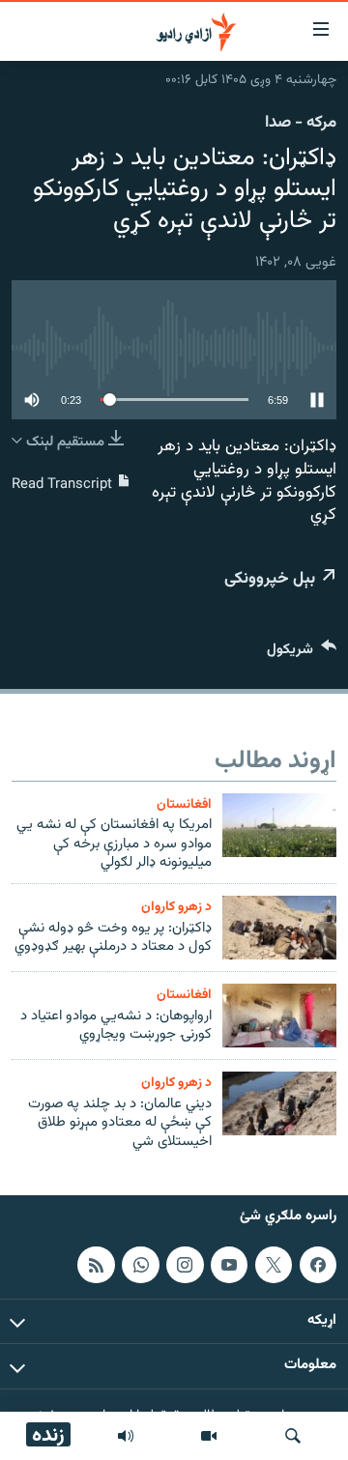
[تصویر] (209, 1436)
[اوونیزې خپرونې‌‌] (126, 1436)
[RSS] (95, 1264)
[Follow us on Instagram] (184, 1264)
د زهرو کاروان (176, 907)
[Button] (301, 654)
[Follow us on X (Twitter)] (273, 1264)
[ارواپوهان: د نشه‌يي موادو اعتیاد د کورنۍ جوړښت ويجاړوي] (279, 1015)
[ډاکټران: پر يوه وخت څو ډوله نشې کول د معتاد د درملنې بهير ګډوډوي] (279, 927)
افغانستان (184, 804)
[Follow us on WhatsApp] (140, 1264)
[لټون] (293, 1436)
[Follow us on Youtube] (229, 1264)
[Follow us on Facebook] (318, 1264)
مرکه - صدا (300, 122)
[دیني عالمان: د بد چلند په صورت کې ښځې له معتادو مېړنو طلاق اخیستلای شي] (279, 1103)
